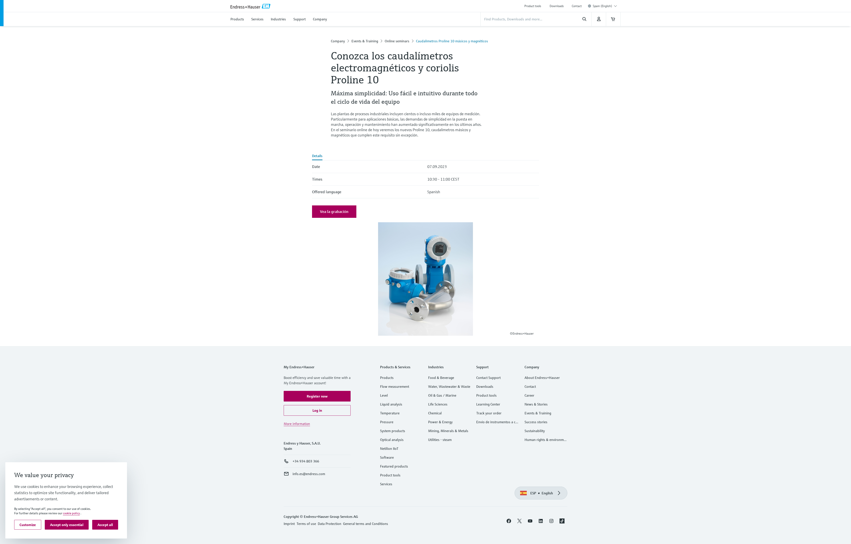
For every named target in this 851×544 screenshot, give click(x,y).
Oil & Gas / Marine (442, 395)
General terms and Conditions (365, 523)
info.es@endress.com (309, 474)
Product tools (532, 6)
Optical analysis (392, 439)
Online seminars (397, 41)
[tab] (317, 156)
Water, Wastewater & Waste (449, 386)
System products (392, 431)
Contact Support (488, 377)
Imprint (289, 523)
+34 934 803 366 (306, 461)
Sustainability (535, 431)
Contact (577, 6)
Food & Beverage (441, 377)
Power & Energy (440, 422)
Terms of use (306, 523)
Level (384, 395)
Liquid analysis (391, 404)
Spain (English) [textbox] (602, 6)
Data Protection (329, 523)
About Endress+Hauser (542, 377)
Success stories (536, 422)
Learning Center (488, 404)
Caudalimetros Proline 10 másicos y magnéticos (452, 41)
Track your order (489, 413)
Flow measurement (394, 386)
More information (297, 423)
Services (386, 484)
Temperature (390, 413)
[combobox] (605, 6)
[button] (317, 396)
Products (387, 377)
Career (529, 395)
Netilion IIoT (389, 448)
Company (338, 41)
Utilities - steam (440, 439)
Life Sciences (437, 404)
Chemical (435, 413)
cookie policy (71, 513)
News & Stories (536, 404)
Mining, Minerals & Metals (448, 431)
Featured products (394, 466)
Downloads (557, 6)
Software (387, 457)
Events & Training (364, 41)
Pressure (386, 422)
